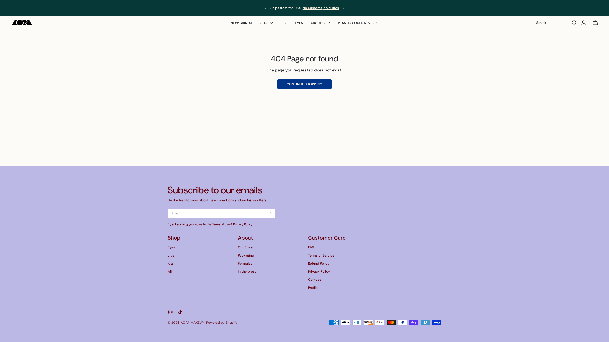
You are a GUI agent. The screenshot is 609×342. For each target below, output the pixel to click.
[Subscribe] (270, 213)
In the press (247, 271)
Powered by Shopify (221, 322)
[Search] (574, 23)
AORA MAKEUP (193, 322)
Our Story (245, 247)
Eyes (171, 247)
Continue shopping (305, 84)
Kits (171, 263)
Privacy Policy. (243, 224)
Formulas (245, 263)
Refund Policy (318, 263)
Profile (313, 287)
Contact (314, 279)
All (170, 271)
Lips (171, 255)
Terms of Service (321, 255)
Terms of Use (221, 224)
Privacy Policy (319, 271)
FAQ (311, 247)
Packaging (246, 255)
